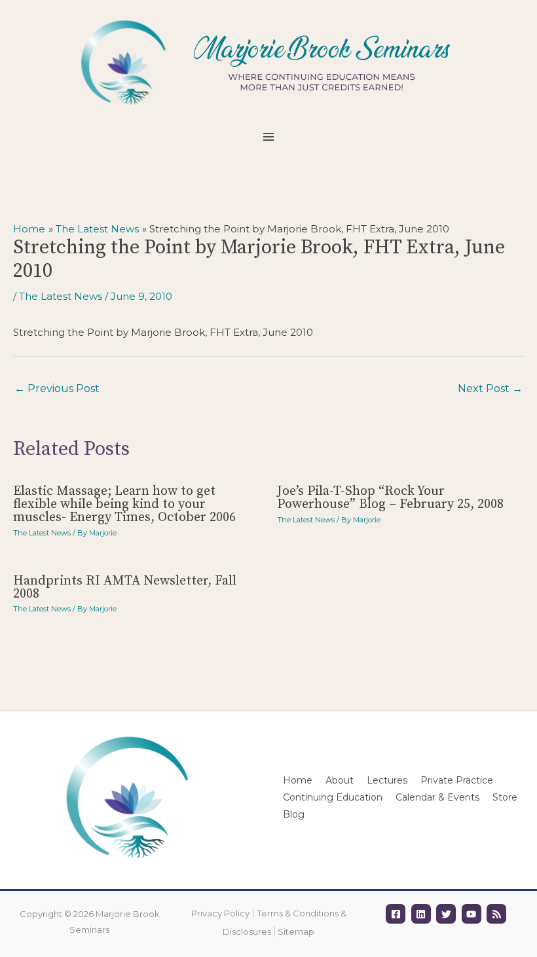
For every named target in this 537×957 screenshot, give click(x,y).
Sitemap (296, 931)
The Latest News (60, 296)
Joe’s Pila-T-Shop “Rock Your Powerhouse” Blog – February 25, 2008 (390, 498)
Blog (294, 814)
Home (297, 780)
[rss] (498, 914)
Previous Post (57, 388)
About (339, 780)
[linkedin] (422, 914)
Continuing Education (332, 797)
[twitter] (447, 914)
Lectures (387, 780)
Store (504, 797)
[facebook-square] (397, 914)
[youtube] (473, 914)
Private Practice (456, 780)
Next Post (490, 388)
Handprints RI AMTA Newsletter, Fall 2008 (124, 587)
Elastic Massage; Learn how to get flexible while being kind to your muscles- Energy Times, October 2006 (124, 504)
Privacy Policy (220, 913)
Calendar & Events (437, 797)
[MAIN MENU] (269, 137)
